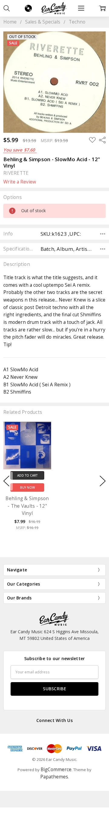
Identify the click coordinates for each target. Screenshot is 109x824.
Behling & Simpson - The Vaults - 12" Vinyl (27, 506)
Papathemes (54, 777)
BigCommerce (56, 769)
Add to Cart (27, 475)
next (102, 481)
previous (6, 481)
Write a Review (19, 182)
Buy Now (27, 488)
